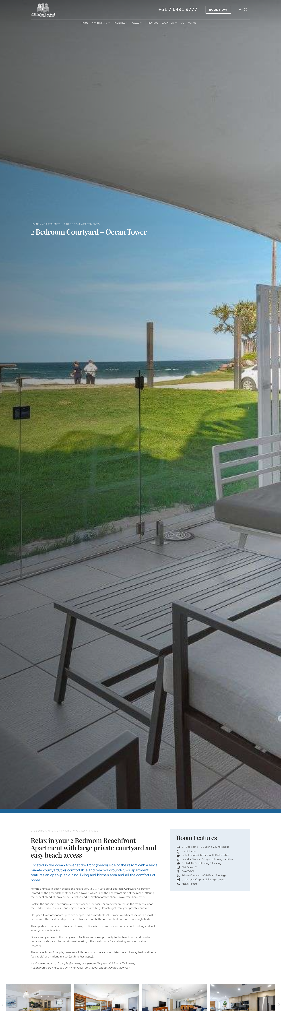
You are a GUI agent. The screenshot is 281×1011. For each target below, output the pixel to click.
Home (84, 22)
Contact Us (188, 22)
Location (168, 22)
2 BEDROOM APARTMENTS (82, 224)
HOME (35, 224)
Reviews (153, 22)
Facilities (119, 22)
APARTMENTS (51, 224)
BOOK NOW (218, 10)
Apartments (99, 22)
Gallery (137, 22)
